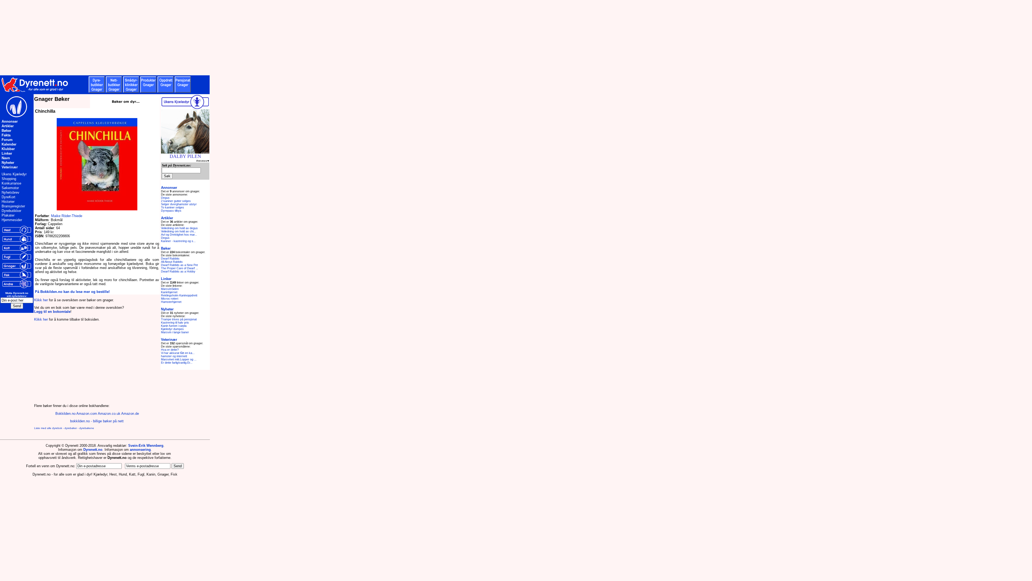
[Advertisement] (131, 37)
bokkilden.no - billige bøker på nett (97, 421)
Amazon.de (130, 414)
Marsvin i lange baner (175, 332)
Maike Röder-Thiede (66, 216)
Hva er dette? (170, 349)
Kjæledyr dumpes (172, 329)
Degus (165, 197)
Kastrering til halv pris (175, 322)
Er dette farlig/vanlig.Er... (176, 362)
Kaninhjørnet (169, 292)
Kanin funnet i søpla (174, 325)
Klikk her (41, 300)
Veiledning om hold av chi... (178, 231)
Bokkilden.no (65, 414)
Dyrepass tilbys (171, 210)
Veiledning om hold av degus (179, 228)
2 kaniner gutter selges (176, 201)
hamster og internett (174, 356)
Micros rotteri (169, 298)
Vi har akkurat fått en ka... (178, 353)
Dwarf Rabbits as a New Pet (179, 265)
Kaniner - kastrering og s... (178, 241)
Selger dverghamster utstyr (179, 204)
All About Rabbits (172, 261)
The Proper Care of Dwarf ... (179, 268)
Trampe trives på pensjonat (179, 319)
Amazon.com (86, 414)
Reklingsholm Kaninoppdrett (179, 295)
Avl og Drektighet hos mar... (179, 234)
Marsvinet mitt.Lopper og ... (178, 359)
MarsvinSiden (170, 288)
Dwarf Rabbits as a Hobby (178, 271)
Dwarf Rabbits (170, 258)
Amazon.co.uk (109, 414)
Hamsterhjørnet (171, 301)
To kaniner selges (172, 207)
